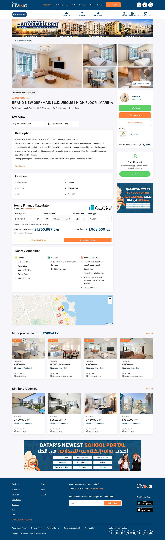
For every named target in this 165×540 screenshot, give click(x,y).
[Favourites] (144, 4)
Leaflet (110, 324)
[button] (19, 5)
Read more (20, 166)
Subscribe (112, 503)
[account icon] (150, 4)
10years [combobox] (93, 219)
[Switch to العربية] (139, 4)
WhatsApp (136, 108)
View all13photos (143, 84)
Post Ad (115, 5)
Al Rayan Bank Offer (38, 240)
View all (149, 333)
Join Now (135, 174)
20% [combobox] (47, 219)
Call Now (136, 115)
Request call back (87, 240)
